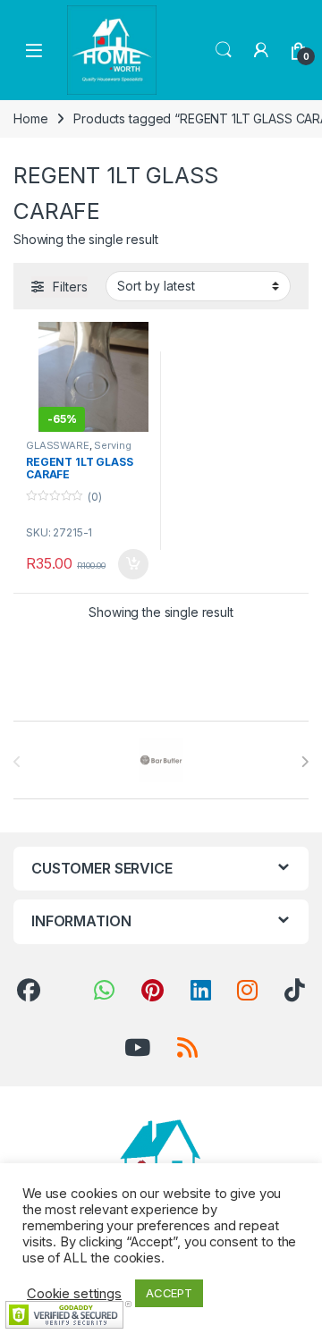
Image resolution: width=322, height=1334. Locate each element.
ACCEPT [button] (169, 1293)
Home (30, 118)
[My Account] (261, 50)
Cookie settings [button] (74, 1294)
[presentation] (305, 762)
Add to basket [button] (128, 564)
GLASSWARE (57, 445)
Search (223, 50)
